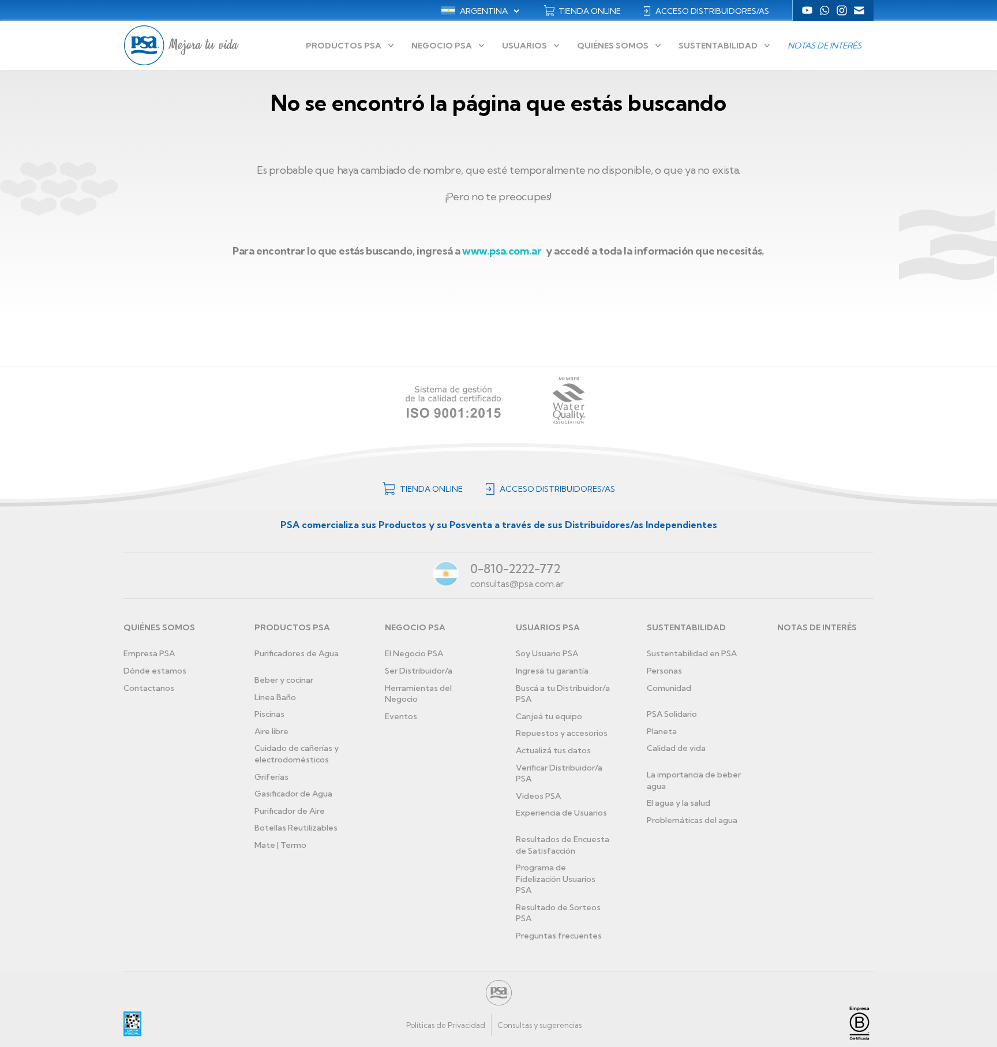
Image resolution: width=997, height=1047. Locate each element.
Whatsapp (824, 10)
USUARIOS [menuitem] (524, 45)
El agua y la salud (678, 803)
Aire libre (271, 731)
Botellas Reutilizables (296, 827)
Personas (664, 670)
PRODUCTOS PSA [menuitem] (343, 45)
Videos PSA (538, 796)
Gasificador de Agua (293, 793)
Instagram (842, 10)
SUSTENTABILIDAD (686, 627)
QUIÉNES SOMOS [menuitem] (613, 45)
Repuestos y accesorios (562, 733)
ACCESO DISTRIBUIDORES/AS (712, 11)
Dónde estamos (154, 670)
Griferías (271, 777)
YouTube (807, 10)
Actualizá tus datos (553, 750)
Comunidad (669, 688)
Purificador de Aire (289, 811)
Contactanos (148, 688)
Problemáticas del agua (692, 820)
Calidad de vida (676, 748)
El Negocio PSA (414, 653)
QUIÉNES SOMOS (159, 627)
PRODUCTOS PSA (292, 627)
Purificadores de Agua (296, 653)
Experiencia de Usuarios (561, 812)
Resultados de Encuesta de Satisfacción (562, 845)
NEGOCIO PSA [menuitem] (441, 45)
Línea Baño (275, 697)
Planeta (662, 731)
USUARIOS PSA (548, 627)
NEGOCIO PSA (415, 627)
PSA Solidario (672, 714)
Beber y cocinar (283, 680)
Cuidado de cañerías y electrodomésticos (296, 754)
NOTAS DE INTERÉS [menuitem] (824, 45)
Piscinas (269, 714)
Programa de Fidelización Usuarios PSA (555, 878)
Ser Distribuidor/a (418, 670)
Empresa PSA (149, 653)
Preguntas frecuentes (559, 935)
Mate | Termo (280, 845)
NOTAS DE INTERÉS (817, 627)
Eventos (401, 716)
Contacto (859, 10)
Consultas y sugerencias (539, 1025)
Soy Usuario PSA (547, 653)
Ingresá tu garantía (552, 670)
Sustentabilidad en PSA (692, 653)
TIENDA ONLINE (590, 11)
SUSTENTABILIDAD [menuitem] (718, 45)
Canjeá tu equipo (549, 716)
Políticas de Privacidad (445, 1025)
